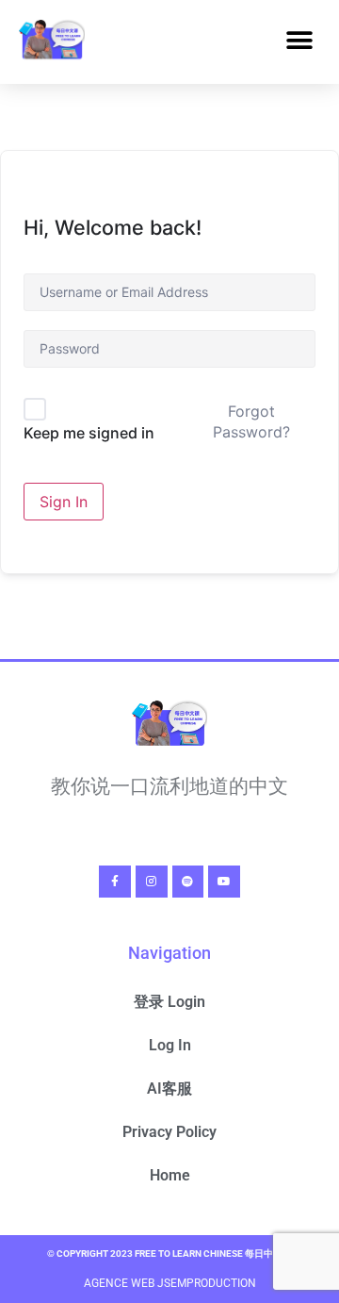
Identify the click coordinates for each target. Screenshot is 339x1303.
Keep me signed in (89, 432)
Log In (170, 1045)
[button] (299, 41)
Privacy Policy (169, 1132)
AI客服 (169, 1088)
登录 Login (169, 1002)
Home (170, 1175)
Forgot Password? (251, 421)
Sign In (64, 501)
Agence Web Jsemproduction (170, 1283)
